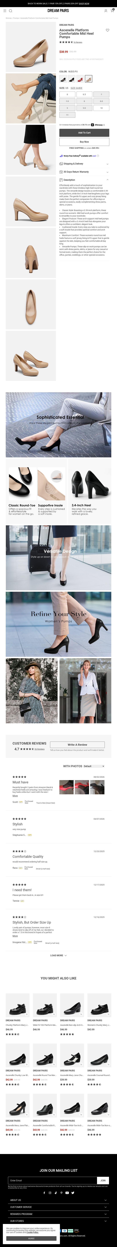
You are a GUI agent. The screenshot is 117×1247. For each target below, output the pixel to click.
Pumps (16, 18)
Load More (56, 955)
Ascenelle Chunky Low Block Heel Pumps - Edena (27, 1075)
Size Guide (76, 88)
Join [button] (102, 1180)
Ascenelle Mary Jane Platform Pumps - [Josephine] (28, 1125)
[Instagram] (50, 1193)
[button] (4, 10)
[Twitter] (72, 1193)
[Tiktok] (55, 1193)
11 (67, 115)
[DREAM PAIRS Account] (106, 11)
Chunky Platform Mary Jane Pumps (21, 1025)
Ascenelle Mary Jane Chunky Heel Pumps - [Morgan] (83, 1075)
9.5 (84, 108)
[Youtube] (67, 1193)
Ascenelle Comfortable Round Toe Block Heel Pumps (56, 1125)
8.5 (101, 101)
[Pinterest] (61, 1193)
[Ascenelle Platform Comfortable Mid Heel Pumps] (63, 78)
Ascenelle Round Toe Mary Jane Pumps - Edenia (54, 1075)
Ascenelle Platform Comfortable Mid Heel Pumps (39, 18)
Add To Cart (84, 132)
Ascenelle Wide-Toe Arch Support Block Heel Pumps (82, 1125)
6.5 (84, 94)
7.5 (67, 101)
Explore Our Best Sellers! (66, 3)
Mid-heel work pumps (86, 213)
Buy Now (84, 141)
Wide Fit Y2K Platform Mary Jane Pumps (51, 1025)
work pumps (94, 246)
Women (9, 18)
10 (101, 108)
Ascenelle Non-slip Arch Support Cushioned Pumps (82, 1025)
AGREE (31, 1238)
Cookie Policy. (33, 1232)
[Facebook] (44, 1193)
